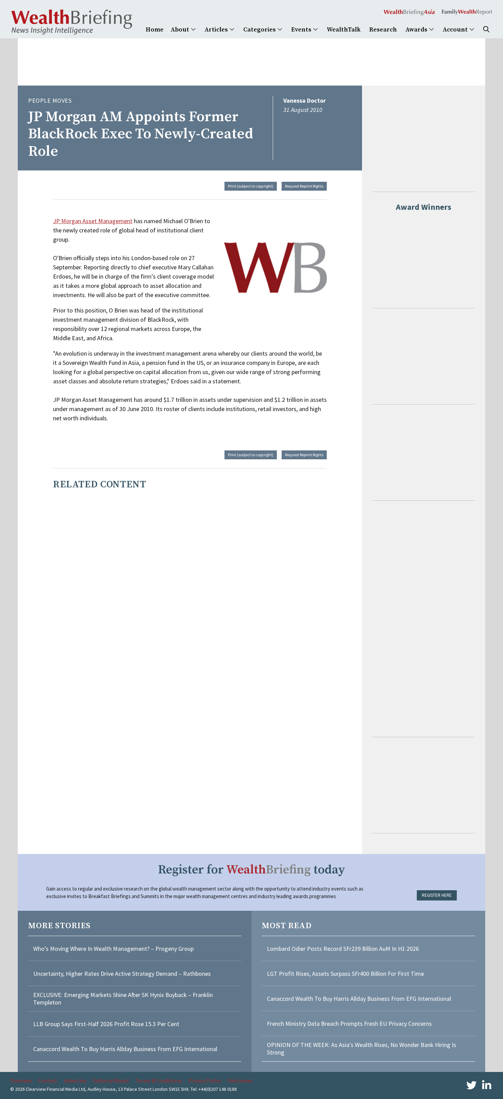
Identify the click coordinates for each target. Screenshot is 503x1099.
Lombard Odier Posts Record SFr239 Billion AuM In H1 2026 (343, 949)
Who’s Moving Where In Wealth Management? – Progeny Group (113, 949)
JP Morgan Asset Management (92, 221)
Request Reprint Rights (304, 186)
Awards (417, 30)
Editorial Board (111, 1080)
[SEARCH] (486, 29)
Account (456, 30)
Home (155, 30)
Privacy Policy (205, 1080)
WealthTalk (344, 30)
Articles (217, 30)
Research (383, 30)
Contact (47, 1080)
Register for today (251, 870)
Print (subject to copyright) (250, 186)
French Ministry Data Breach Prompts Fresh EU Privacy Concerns (349, 1023)
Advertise (75, 1080)
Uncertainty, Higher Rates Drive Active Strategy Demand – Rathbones (122, 973)
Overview (20, 1080)
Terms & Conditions (159, 1080)
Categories (260, 30)
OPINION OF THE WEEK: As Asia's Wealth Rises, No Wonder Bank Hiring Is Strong (361, 1048)
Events (302, 30)
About (181, 30)
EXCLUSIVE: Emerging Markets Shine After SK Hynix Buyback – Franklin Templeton (123, 998)
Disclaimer (240, 1080)
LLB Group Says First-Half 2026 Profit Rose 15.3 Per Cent (106, 1024)
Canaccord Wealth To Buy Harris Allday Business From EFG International (125, 1049)
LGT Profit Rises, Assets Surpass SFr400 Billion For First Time (346, 973)
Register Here (437, 895)
